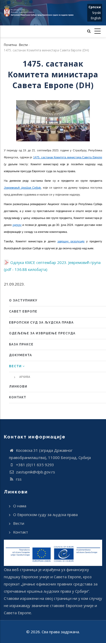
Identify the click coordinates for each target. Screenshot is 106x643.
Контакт (20, 532)
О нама (19, 505)
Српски (95, 7)
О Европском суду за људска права (45, 514)
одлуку (17, 224)
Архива (24, 377)
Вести (23, 45)
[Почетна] (40, 11)
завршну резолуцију (71, 241)
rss (18, 479)
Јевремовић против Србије (22, 187)
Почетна (10, 45)
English (96, 18)
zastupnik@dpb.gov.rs (35, 471)
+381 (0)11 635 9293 (34, 464)
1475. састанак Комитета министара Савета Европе (67, 157)
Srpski (96, 13)
